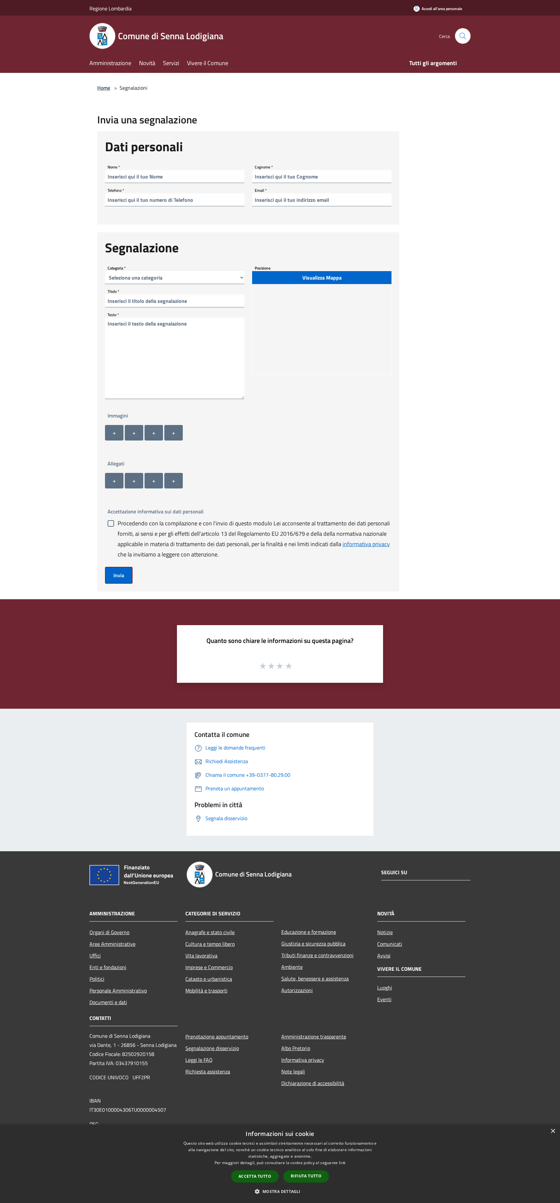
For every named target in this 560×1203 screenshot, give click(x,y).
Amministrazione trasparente (313, 1036)
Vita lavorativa (201, 955)
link (342, 1162)
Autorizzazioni (297, 990)
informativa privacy (366, 544)
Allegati (116, 463)
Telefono (116, 190)
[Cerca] (463, 36)
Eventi (384, 999)
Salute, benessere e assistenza (315, 978)
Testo (113, 315)
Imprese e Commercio (209, 967)
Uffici (95, 955)
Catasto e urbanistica (208, 979)
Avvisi (384, 955)
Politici (96, 979)
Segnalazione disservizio (212, 1048)
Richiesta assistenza (207, 1071)
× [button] (552, 1131)
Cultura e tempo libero (210, 944)
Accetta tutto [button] (255, 1176)
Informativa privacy (302, 1060)
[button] (280, 1191)
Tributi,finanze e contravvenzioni (317, 955)
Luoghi (384, 987)
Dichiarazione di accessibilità (312, 1083)
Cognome (264, 167)
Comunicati (389, 944)
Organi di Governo (109, 932)
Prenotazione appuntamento (216, 1036)
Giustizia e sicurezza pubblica (313, 943)
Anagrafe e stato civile (210, 932)
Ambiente (292, 967)
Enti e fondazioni (107, 967)
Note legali (293, 1071)
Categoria (117, 268)
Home (103, 88)
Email (261, 190)
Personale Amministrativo (118, 990)
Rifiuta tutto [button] (306, 1176)
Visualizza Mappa (322, 277)
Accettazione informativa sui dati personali (156, 511)
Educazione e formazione (308, 932)
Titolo (113, 291)
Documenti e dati (108, 1002)
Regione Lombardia (110, 8)
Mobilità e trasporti (206, 990)
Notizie (385, 932)
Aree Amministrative (112, 944)
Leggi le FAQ (199, 1060)
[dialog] (280, 1163)
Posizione (263, 268)
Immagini (118, 415)
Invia (118, 575)
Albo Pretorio (295, 1048)
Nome (114, 167)
